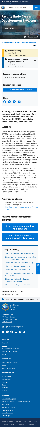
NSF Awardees (6, 379)
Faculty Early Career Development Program (21, 42)
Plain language (30, 424)
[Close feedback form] (38, 265)
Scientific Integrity (7, 413)
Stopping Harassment (9, 407)
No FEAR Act (5, 424)
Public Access (6, 404)
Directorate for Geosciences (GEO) (17, 270)
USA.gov (12, 424)
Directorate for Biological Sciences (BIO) (19, 253)
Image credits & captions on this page (19, 299)
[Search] (30, 7)
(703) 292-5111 (7, 322)
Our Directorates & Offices (10, 349)
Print (36, 45)
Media (4, 385)
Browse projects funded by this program (20, 227)
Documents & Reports (9, 399)
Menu (36, 7)
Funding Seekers (7, 376)
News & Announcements (10, 362)
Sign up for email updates (14, 327)
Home (4, 42)
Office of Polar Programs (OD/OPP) (17, 285)
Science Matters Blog (8, 368)
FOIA (35, 421)
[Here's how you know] (20, 2)
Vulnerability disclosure (8, 421)
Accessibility (20, 424)
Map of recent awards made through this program (20, 237)
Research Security (7, 410)
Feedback (38, 270)
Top (36, 284)
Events (4, 365)
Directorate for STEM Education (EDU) (19, 263)
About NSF (5, 343)
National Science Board (9, 351)
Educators (5, 388)
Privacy (30, 421)
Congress (5, 382)
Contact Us (5, 354)
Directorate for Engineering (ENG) (17, 266)
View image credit (33, 37)
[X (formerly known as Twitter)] (7, 331)
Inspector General (21, 421)
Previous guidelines (20, 89)
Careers (4, 346)
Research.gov (6, 416)
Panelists (4, 390)
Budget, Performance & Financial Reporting (16, 401)
